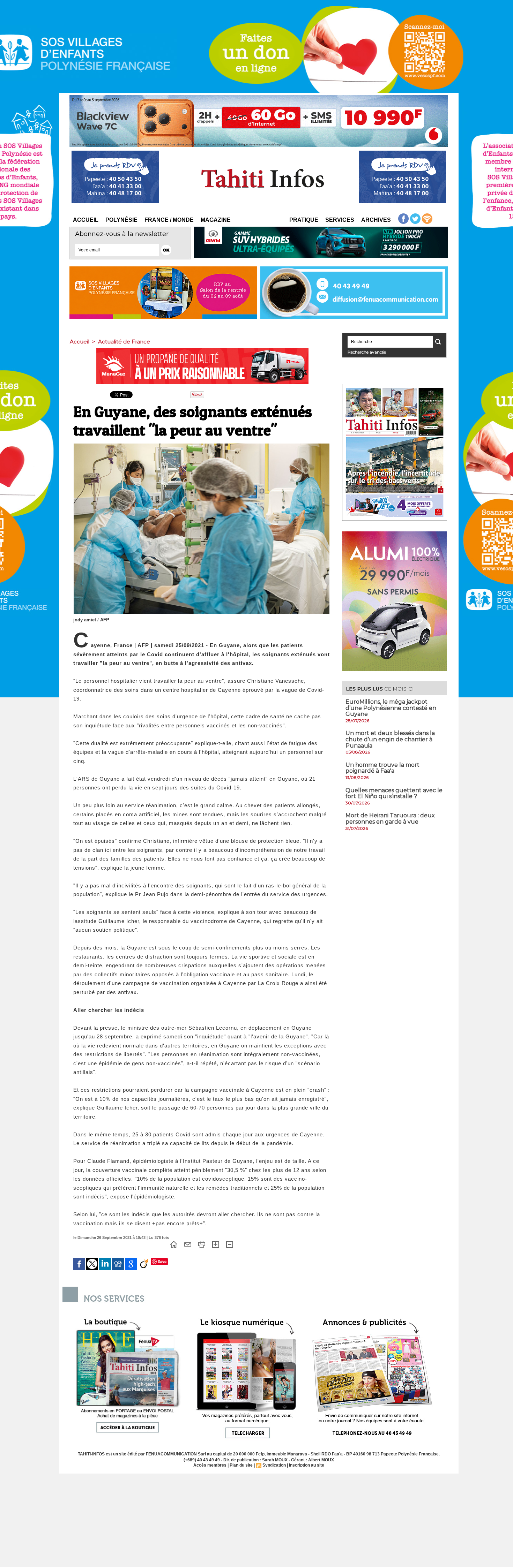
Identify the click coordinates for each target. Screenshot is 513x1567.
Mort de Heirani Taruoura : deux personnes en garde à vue (390, 818)
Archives (376, 220)
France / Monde (169, 220)
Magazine (216, 220)
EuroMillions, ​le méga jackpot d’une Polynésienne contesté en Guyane (390, 707)
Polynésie (121, 220)
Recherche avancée (367, 352)
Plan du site (241, 1465)
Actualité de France (124, 341)
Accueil (85, 220)
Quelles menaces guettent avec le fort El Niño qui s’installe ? (394, 793)
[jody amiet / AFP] (201, 446)
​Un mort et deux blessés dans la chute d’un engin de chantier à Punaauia (390, 739)
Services (339, 220)
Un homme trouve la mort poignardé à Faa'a (382, 768)
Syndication (274, 1465)
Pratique (303, 220)
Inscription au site (306, 1465)
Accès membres (209, 1465)
